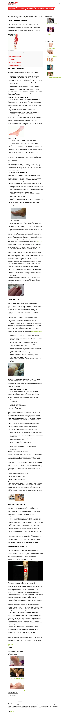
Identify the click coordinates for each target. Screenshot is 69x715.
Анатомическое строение (14, 55)
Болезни (12, 8)
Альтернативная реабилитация (15, 62)
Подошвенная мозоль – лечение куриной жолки (20, 690)
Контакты (12, 711)
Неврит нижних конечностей (14, 60)
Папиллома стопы (12, 59)
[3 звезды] (9, 651)
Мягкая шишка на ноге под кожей (54, 77)
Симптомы (21, 8)
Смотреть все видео (49, 39)
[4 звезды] (10, 651)
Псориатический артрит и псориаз (54, 23)
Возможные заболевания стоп (15, 65)
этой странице (27, 17)
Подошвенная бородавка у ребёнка (17, 678)
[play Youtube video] (25, 570)
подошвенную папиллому (36, 331)
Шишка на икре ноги (51, 48)
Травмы (31, 8)
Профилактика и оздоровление (45, 8)
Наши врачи (12, 712)
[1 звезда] (8, 651)
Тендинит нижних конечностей (15, 56)
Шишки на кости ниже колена (53, 70)
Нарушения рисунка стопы (14, 63)
